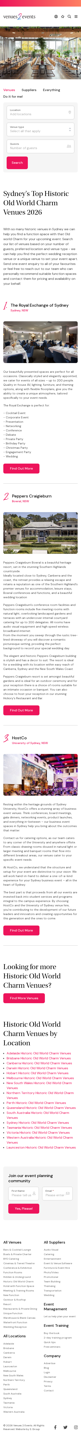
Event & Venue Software (58, 1263)
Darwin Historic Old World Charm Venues (37, 1068)
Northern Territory (14, 1380)
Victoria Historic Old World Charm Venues (38, 1132)
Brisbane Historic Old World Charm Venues (39, 1058)
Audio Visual (51, 1249)
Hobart (7, 1362)
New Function (11, 1295)
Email (49, 1191)
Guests (15, 144)
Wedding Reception (15, 1327)
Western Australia (14, 1411)
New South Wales (13, 1375)
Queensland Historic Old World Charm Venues (41, 1108)
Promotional (51, 1277)
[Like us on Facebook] (55, 1427)
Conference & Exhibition (17, 1268)
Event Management (55, 1306)
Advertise (49, 1363)
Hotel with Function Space (18, 1286)
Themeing (49, 1286)
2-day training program (58, 1337)
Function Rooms (12, 1272)
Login (47, 1372)
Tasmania (9, 1402)
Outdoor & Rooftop (14, 1299)
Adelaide (8, 1343)
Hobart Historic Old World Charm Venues (38, 1073)
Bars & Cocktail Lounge (17, 1249)
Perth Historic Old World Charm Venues (36, 1103)
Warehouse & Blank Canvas (19, 1318)
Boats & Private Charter (17, 1254)
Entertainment (52, 1258)
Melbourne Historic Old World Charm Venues (40, 1078)
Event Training (56, 1325)
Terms (47, 1386)
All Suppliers (54, 1242)
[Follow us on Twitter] (65, 1427)
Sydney (7, 1398)
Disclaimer (50, 1377)
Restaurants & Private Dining (20, 1308)
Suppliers (29, 90)
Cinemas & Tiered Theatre (18, 1263)
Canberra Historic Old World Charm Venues (39, 1063)
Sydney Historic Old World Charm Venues (38, 1122)
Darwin (7, 1357)
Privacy (48, 1381)
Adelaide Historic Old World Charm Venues (39, 1053)
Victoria (8, 1407)
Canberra (9, 1352)
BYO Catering (11, 1258)
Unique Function (12, 1313)
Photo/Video (51, 1272)
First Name (18, 1191)
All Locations (14, 1336)
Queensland (10, 1389)
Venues (9, 90)
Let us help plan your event (60, 1316)
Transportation (52, 1290)
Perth (6, 1384)
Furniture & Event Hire (57, 1268)
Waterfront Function (15, 1322)
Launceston (10, 1366)
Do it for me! (13, 96)
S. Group (35, 1429)
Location (15, 110)
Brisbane (8, 1348)
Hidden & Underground (17, 1277)
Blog (46, 1368)
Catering (49, 1254)
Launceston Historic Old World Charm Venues (41, 1147)
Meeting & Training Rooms (18, 1290)
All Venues (12, 1242)
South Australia (12, 1393)
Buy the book (51, 1333)
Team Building (52, 1281)
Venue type (17, 127)
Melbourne (9, 1371)
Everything (51, 90)
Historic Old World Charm (18, 1281)
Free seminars (52, 1346)
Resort (7, 1304)
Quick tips (50, 1342)
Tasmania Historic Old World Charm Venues (39, 1127)
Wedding (49, 1295)
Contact (49, 1390)
